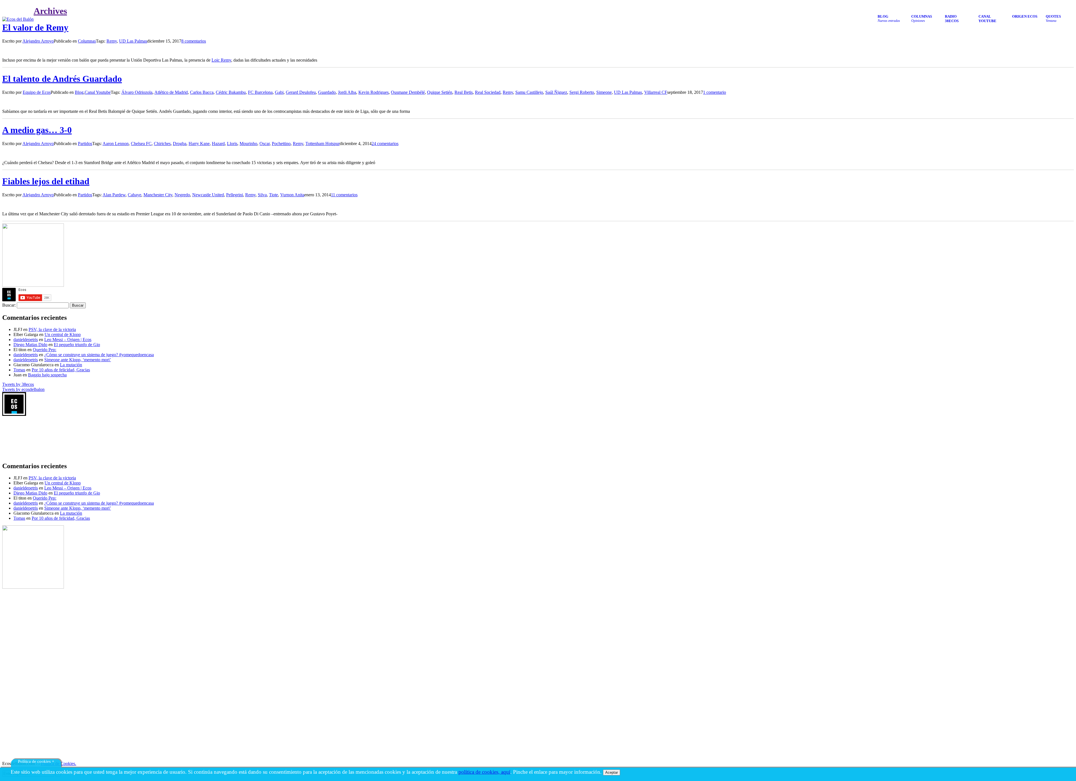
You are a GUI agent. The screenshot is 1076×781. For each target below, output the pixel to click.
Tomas (19, 369)
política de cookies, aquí (484, 772)
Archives (50, 11)
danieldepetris (25, 339)
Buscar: (9, 305)
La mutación (71, 364)
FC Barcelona (260, 92)
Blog (79, 92)
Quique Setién (439, 92)
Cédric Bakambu (231, 92)
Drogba (179, 143)
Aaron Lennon (116, 143)
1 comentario (714, 92)
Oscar (264, 143)
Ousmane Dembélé (408, 92)
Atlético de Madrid (171, 92)
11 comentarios (344, 194)
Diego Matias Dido (30, 344)
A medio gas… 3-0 (37, 130)
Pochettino (281, 143)
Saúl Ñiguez (556, 92)
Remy (111, 41)
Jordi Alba (347, 92)
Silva (262, 194)
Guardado (327, 92)
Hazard (218, 143)
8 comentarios (193, 41)
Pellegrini (234, 194)
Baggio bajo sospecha (47, 374)
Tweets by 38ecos (18, 384)
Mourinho (248, 143)
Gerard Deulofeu (301, 92)
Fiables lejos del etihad (45, 181)
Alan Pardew (114, 194)
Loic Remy (221, 60)
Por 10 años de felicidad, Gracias (61, 369)
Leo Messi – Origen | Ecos (67, 339)
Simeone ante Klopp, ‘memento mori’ (77, 359)
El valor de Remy (35, 27)
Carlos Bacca (202, 92)
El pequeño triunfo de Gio (77, 344)
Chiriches (162, 143)
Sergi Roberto (581, 92)
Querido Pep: (44, 349)
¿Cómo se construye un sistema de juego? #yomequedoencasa (99, 354)
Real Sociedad (487, 92)
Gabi (279, 92)
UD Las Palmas (133, 41)
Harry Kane (199, 143)
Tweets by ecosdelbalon (23, 389)
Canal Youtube (98, 92)
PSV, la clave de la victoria (52, 329)
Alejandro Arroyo (38, 41)
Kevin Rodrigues (373, 92)
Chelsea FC (141, 143)
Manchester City (157, 194)
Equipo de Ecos (37, 92)
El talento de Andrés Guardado (62, 79)
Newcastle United (208, 194)
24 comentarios (385, 143)
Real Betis (463, 92)
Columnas (87, 41)
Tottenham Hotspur (322, 143)
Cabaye (134, 194)
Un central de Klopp (63, 334)
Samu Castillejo (529, 92)
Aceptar (611, 772)
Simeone (604, 92)
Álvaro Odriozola (136, 92)
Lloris (232, 143)
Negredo (182, 194)
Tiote (273, 194)
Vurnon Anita (292, 194)
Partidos (85, 143)
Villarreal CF (655, 92)
